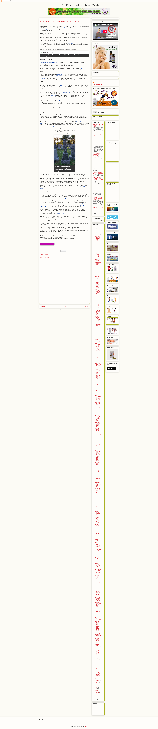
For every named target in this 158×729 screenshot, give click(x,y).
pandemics (48, 29)
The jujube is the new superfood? (97, 349)
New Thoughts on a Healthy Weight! (98, 434)
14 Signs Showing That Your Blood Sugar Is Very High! (98, 513)
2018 (95, 229)
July (96, 683)
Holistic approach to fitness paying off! (97, 610)
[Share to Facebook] (64, 251)
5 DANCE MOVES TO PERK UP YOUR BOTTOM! (97, 535)
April (96, 688)
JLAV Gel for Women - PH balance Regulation (98, 669)
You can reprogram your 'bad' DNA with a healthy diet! (98, 663)
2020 (95, 226)
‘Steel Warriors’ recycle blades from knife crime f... (98, 496)
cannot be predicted (62, 213)
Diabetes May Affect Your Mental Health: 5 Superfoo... (97, 330)
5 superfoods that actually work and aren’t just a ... (97, 674)
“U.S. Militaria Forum (62, 85)
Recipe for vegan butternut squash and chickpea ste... (97, 244)
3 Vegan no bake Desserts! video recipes (97, 458)
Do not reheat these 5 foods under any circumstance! (97, 154)
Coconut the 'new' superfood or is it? (98, 646)
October (97, 678)
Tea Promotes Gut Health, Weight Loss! (97, 614)
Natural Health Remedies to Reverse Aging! (98, 430)
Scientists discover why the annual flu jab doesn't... (98, 640)
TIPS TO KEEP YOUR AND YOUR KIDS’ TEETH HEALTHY (98, 452)
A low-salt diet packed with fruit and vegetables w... (97, 306)
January (97, 693)
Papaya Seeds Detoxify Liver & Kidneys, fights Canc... (98, 473)
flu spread (61, 100)
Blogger (85, 726)
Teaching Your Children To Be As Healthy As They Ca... (97, 312)
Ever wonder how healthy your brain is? (97, 250)
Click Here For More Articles (47, 244)
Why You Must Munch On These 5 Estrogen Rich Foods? (98, 490)
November (97, 234)
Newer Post (42, 306)
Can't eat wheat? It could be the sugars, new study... (98, 324)
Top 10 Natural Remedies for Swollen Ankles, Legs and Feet (98, 125)
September (97, 680)
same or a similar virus (47, 175)
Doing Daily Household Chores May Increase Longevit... (98, 386)
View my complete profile (97, 84)
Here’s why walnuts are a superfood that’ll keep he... (97, 658)
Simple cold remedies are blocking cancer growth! (98, 278)
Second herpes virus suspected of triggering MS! (98, 188)
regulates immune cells (74, 69)
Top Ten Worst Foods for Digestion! (97, 463)
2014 (95, 699)
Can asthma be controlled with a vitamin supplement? (97, 440)
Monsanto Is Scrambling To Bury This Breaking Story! (98, 173)
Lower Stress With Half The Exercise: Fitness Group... (97, 652)
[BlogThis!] (62, 251)
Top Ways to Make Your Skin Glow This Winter (97, 382)
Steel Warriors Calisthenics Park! (97, 403)
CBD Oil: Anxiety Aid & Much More (97, 145)
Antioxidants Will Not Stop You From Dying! (98, 365)
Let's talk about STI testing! (98, 540)
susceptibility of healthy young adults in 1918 (52, 126)
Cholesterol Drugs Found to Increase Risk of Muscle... (97, 520)
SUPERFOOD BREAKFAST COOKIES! (98, 635)
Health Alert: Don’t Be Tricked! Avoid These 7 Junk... (98, 255)
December (97, 233)
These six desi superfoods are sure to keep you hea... (97, 424)
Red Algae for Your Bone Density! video (97, 479)
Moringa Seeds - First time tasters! (98, 263)
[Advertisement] (64, 295)
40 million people (66, 27)
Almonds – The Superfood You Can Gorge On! (98, 599)
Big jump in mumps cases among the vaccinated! (97, 544)
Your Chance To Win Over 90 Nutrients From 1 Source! (98, 238)
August (96, 682)
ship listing (59, 74)
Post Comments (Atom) (67, 309)
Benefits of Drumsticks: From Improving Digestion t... (98, 359)
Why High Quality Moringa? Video (97, 577)
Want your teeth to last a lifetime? (97, 340)
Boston (43, 105)
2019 (95, 228)
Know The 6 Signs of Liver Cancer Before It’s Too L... (98, 484)
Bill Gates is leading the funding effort (65, 198)
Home (64, 306)
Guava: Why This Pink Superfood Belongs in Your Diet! (97, 507)
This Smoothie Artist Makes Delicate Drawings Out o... (98, 604)
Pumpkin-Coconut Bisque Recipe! (97, 623)
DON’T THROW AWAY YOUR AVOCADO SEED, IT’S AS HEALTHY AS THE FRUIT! (98, 179)
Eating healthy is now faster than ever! (98, 549)
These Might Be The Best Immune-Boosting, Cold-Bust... (98, 559)
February (97, 692)
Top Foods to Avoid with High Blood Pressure (97, 467)
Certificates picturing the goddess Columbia (48, 62)
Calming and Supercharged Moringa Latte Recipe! (97, 582)
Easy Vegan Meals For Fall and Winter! (97, 345)
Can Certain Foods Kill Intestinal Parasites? (97, 273)
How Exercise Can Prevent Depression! (98, 296)
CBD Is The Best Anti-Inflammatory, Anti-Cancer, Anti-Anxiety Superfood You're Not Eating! (98, 198)
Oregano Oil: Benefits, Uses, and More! (97, 377)
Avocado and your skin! (97, 260)
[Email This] (61, 251)
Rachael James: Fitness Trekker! (97, 392)
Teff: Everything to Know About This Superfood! (97, 408)
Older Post (86, 306)
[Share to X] (63, 251)
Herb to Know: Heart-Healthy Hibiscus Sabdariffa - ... (97, 629)
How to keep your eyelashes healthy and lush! (97, 335)
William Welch (53, 95)
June (96, 685)
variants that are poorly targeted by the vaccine (77, 203)
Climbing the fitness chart (98, 207)
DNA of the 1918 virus (47, 39)
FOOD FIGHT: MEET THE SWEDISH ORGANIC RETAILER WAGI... (97, 418)
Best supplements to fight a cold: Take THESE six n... (98, 398)
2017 (95, 231)
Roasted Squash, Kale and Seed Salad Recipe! (97, 554)
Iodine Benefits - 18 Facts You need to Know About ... (98, 571)
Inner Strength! (98, 633)
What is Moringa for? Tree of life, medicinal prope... (98, 268)
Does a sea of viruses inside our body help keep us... (97, 318)
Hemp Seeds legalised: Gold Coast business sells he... (97, 502)
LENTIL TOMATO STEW (97, 525)
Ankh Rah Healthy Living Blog (100, 82)
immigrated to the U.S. (73, 43)
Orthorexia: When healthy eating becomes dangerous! (97, 285)
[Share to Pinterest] (65, 251)
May (96, 687)
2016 (95, 695)
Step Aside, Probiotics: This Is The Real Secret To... (97, 565)
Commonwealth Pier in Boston (67, 92)
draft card (58, 75)
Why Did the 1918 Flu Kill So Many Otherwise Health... (98, 530)
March (96, 690)
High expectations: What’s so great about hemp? (98, 291)
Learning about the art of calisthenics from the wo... (98, 354)
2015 (95, 697)
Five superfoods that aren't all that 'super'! (97, 587)
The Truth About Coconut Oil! (98, 618)
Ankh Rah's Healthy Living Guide (79, 5)
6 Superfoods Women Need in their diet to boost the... (98, 446)
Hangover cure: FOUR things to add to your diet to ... (97, 300)
